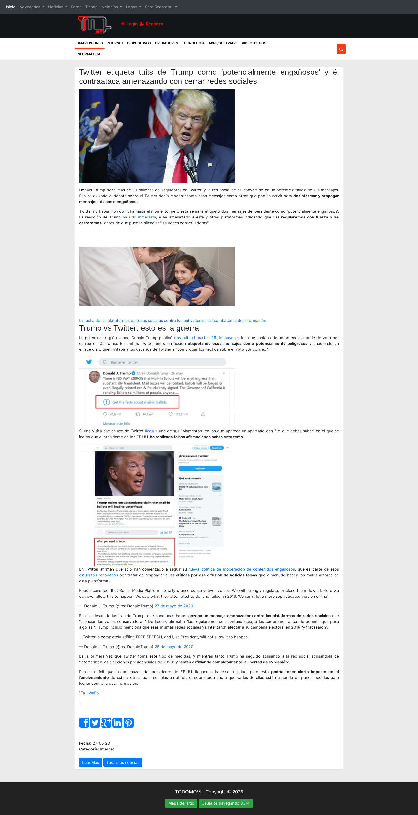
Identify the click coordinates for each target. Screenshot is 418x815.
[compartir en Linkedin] (117, 725)
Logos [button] (132, 6)
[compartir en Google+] (106, 725)
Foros (76, 6)
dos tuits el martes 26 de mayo (204, 337)
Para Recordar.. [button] (159, 6)
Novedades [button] (30, 6)
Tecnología (193, 43)
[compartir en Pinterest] (129, 725)
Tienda (91, 6)
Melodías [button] (110, 6)
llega (149, 431)
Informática (88, 54)
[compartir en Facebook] (84, 725)
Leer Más (90, 762)
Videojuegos (254, 43)
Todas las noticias (122, 762)
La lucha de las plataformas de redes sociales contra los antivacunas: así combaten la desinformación (172, 320)
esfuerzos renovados (98, 575)
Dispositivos (139, 43)
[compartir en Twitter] (95, 725)
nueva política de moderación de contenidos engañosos (241, 569)
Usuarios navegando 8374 (226, 803)
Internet (115, 43)
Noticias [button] (56, 6)
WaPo (94, 693)
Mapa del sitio (181, 803)
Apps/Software (223, 43)
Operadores (166, 43)
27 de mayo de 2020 (174, 606)
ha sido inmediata (139, 217)
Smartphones (91, 43)
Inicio (11, 6)
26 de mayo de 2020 (174, 646)
